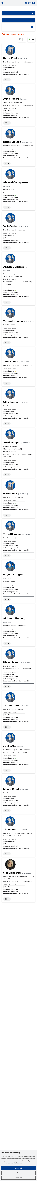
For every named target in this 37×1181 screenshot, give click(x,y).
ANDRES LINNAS (14, 266)
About (18, 1173)
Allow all (18, 1168)
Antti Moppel (11, 442)
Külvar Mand (11, 662)
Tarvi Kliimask (12, 534)
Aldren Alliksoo (13, 618)
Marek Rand (11, 789)
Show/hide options (33, 13)
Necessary (18, 1178)
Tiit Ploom (10, 829)
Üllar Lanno (10, 402)
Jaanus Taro (11, 705)
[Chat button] (26, 3)
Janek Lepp (10, 361)
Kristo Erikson (12, 141)
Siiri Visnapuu (12, 872)
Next (32, 27)
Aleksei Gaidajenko (15, 182)
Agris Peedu (11, 98)
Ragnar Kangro (13, 574)
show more (6, 80)
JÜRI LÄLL (9, 745)
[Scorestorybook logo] (2, 3)
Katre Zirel (10, 58)
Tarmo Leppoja (13, 321)
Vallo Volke (10, 226)
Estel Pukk (10, 493)
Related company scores (9, 65)
